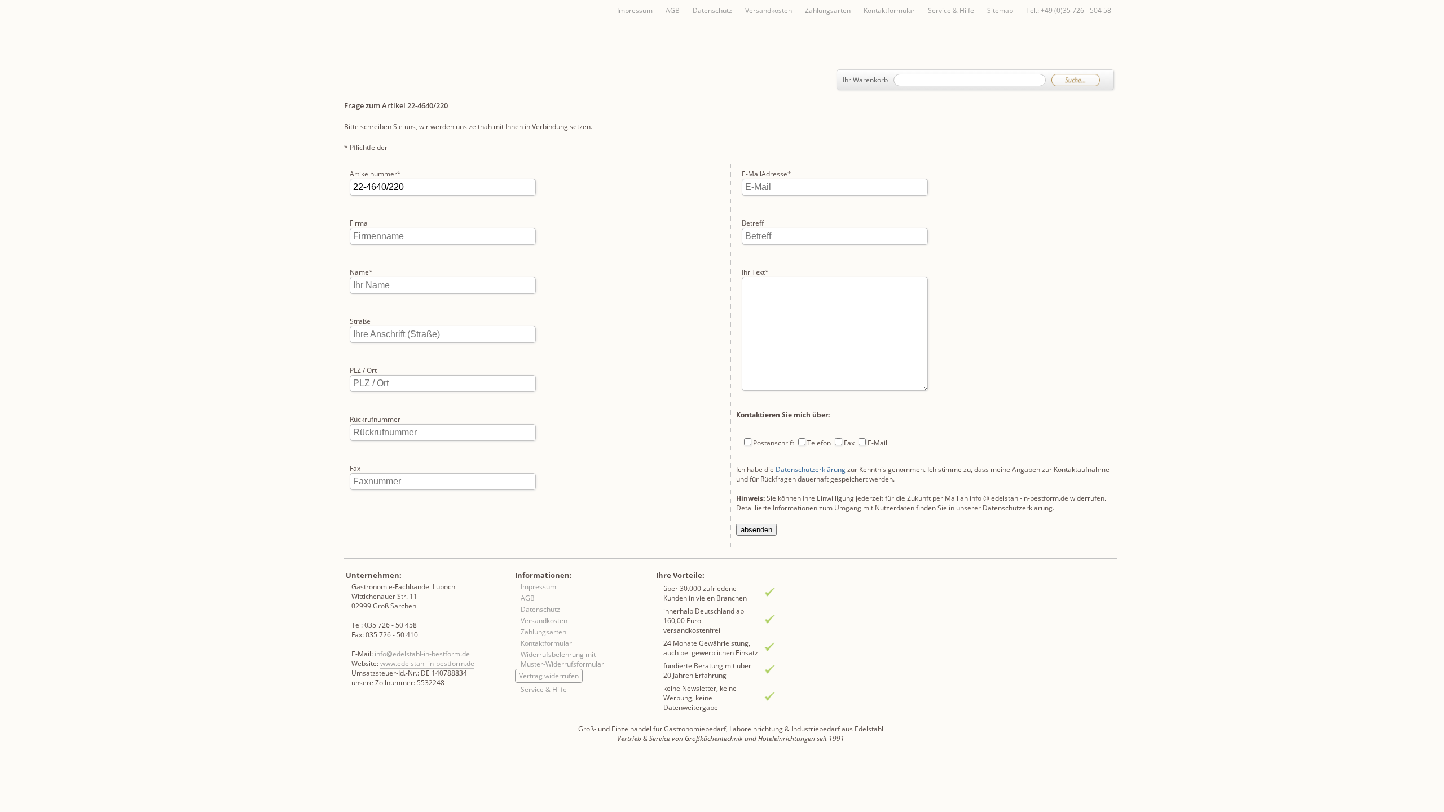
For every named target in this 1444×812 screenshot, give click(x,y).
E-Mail (877, 443)
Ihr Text (755, 272)
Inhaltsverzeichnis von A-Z (457, 29)
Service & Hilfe (951, 10)
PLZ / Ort (363, 370)
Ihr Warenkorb (865, 80)
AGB (673, 10)
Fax (355, 468)
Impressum (635, 10)
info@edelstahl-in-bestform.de (422, 654)
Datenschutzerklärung (811, 469)
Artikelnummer (375, 174)
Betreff (753, 223)
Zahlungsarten (828, 10)
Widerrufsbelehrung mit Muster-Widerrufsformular (562, 659)
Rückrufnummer (375, 419)
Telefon (819, 443)
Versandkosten (768, 10)
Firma (359, 223)
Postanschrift (773, 443)
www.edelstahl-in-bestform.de (427, 663)
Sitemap (1000, 10)
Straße (360, 321)
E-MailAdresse (766, 174)
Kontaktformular (889, 10)
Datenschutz (712, 10)
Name (361, 272)
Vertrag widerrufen (549, 676)
